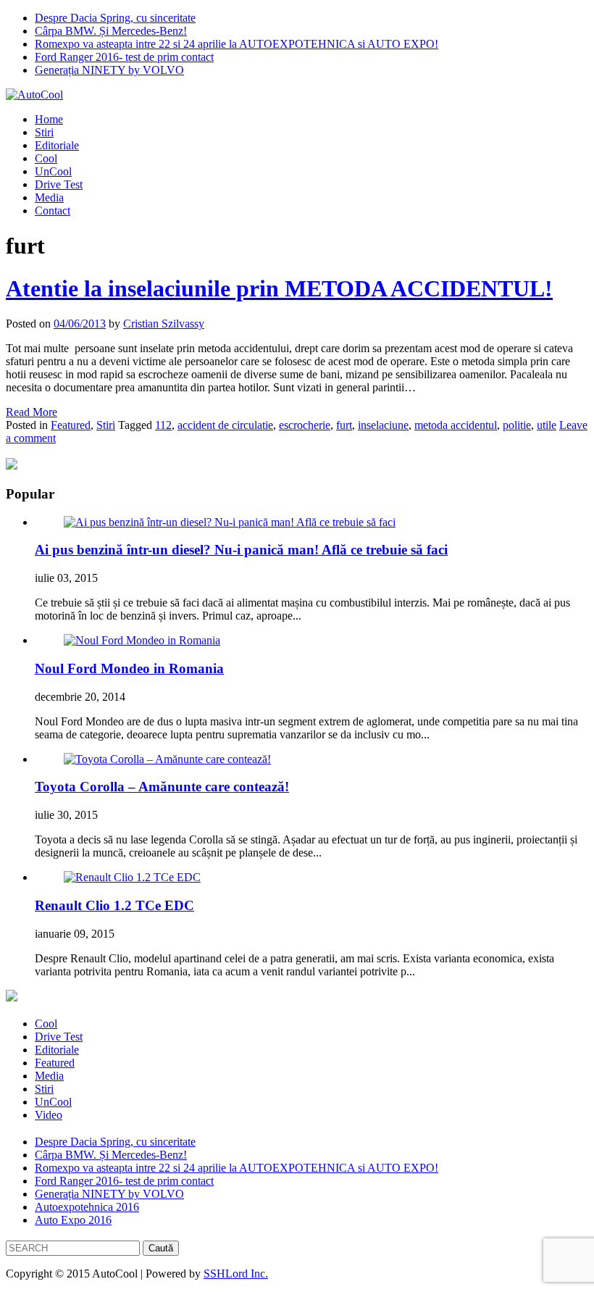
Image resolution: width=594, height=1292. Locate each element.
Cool (46, 158)
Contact (52, 210)
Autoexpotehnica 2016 (87, 1207)
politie (517, 425)
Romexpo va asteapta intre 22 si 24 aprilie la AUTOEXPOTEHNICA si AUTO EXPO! (236, 44)
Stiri (44, 132)
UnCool (53, 171)
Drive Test (59, 184)
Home (49, 119)
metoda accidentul (455, 425)
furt (344, 425)
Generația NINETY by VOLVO (109, 70)
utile (546, 425)
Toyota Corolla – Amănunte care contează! (162, 786)
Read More (31, 412)
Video (48, 1115)
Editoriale (57, 145)
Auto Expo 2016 (73, 1220)
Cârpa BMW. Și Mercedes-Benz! (111, 31)
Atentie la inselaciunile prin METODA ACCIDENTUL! (279, 288)
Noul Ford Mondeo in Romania (129, 668)
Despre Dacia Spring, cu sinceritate (115, 18)
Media (49, 197)
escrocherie (304, 425)
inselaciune (383, 425)
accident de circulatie (225, 425)
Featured (71, 425)
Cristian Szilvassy (163, 323)
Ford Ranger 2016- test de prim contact (124, 57)
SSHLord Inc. (236, 1273)
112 (163, 425)
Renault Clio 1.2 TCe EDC (114, 905)
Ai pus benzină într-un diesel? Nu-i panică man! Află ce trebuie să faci (241, 549)
